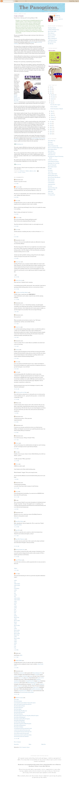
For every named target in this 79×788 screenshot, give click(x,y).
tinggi (31, 676)
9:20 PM (16, 214)
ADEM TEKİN (19, 660)
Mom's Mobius (51, 151)
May (52, 111)
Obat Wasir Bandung (18, 714)
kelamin (26, 692)
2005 (51, 133)
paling (27, 677)
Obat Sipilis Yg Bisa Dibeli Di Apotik (22, 718)
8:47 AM (16, 439)
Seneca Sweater (51, 180)
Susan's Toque (51, 193)
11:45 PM (16, 556)
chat (15, 582)
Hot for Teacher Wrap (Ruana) (54, 177)
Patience (17, 217)
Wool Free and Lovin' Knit (21, 392)
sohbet (15, 580)
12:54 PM (16, 399)
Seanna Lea (18, 327)
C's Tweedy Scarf (51, 195)
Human (34, 673)
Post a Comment (17, 742)
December (53, 95)
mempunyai (16, 676)
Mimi (17, 200)
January (52, 119)
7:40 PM (16, 479)
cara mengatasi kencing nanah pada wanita (23, 728)
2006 (51, 131)
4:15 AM (16, 323)
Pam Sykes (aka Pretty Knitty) (22, 292)
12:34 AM (16, 738)
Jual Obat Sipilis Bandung (19, 722)
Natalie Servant (19, 280)
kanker (39, 677)
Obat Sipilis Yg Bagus (18, 726)
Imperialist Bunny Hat (52, 187)
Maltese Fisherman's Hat (53, 146)
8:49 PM (16, 197)
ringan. (38, 681)
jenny (17, 491)
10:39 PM (16, 277)
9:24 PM (16, 226)
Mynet (15, 622)
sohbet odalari (17, 585)
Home (30, 744)
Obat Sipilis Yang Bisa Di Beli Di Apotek (22, 723)
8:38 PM (16, 432)
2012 (51, 93)
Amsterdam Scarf (51, 184)
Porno (15, 611)
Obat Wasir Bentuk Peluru (19, 706)
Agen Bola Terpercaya (20, 539)
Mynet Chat (16, 617)
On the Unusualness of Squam (56, 108)
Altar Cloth (50, 172)
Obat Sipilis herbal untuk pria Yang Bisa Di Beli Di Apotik (26, 715)
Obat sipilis (16, 699)
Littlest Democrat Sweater (53, 161)
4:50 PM (16, 650)
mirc (15, 587)
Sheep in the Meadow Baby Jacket (55, 147)
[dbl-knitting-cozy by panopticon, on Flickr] (18, 144)
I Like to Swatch (53, 106)
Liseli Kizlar (16, 588)
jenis (20, 677)
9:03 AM (16, 518)
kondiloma (38, 679)
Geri (16, 452)
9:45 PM (16, 236)
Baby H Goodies (51, 179)
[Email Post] (37, 170)
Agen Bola (18, 530)
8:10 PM (16, 422)
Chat (15, 604)
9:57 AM (16, 448)
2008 (51, 127)
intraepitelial (28, 681)
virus (22, 677)
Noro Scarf (50, 142)
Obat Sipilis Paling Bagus (19, 720)
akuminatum (21, 673)
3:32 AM (16, 570)
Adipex (15, 568)
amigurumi (32, 42)
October (52, 99)
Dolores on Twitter (52, 35)
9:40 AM (16, 369)
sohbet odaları (17, 583)
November (53, 97)
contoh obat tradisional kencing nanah (22, 730)
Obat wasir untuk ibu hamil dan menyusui (22, 704)
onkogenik (25, 676)
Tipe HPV (37, 674)
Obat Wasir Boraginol (18, 707)
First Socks (50, 170)
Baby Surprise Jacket (52, 166)
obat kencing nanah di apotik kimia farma (22, 735)
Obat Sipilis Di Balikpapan (19, 717)
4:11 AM (16, 535)
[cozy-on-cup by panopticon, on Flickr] (17, 164)
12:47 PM (16, 460)
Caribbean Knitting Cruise (53, 29)
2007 (51, 129)
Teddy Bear (50, 191)
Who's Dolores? (51, 33)
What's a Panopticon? (52, 38)
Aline (17, 361)
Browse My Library (52, 42)
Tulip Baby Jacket (52, 153)
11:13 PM (16, 299)
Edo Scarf (50, 186)
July (52, 101)
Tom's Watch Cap (51, 140)
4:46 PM (16, 509)
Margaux (17, 187)
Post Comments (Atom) (24, 747)
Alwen (17, 464)
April (52, 113)
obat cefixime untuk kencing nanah (21, 733)
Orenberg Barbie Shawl (53, 175)
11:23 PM (16, 526)
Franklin (57, 15)
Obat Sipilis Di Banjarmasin (20, 725)
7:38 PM (16, 413)
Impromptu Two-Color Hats (53, 163)
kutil (23, 692)
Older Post (43, 744)
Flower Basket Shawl (52, 149)
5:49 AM (16, 337)
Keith (17, 372)
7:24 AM (16, 346)
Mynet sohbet (17, 620)
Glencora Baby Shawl (52, 173)
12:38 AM (16, 546)
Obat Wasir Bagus (17, 709)
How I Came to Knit (52, 31)
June (52, 103)
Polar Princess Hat (51, 189)
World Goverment (19, 697)
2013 (51, 91)
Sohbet (15, 615)
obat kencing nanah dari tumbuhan (21, 736)
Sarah (17, 229)
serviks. (42, 677)
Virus (41, 673)
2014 (51, 89)
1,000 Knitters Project (52, 40)
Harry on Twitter (51, 36)
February (53, 117)
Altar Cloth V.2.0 (51, 154)
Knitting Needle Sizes (20, 549)
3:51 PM (16, 667)
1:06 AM (16, 311)
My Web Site (50, 43)
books (19, 172)
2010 (51, 123)
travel (24, 172)
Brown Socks (50, 144)
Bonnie (17, 443)
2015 (51, 87)
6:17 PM (16, 657)
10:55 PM (16, 289)
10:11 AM (16, 488)
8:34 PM (16, 183)
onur (17, 573)
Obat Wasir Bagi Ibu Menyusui (20, 710)
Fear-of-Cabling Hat (52, 165)
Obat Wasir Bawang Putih (19, 712)
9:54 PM (16, 258)
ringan (31, 690)
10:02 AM (16, 694)
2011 (51, 121)
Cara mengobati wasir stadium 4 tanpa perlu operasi (25, 702)
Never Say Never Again (55, 104)
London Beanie (51, 182)
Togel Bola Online (19, 521)
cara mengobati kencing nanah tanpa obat (22, 731)
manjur (32, 692)
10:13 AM (16, 497)
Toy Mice (50, 168)
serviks (32, 681)
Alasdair (17, 349)
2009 (51, 125)
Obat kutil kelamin (18, 701)
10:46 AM (16, 389)
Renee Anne (18, 261)
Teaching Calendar (52, 28)
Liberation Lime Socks (52, 159)
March (52, 115)
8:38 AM (16, 358)
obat (21, 692)
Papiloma (38, 673)
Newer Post (16, 744)
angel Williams (19, 560)
